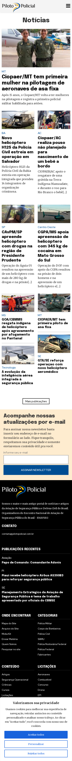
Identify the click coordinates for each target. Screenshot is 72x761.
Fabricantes (44, 654)
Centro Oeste (47, 227)
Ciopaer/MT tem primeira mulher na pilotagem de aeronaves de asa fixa (35, 83)
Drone (41, 689)
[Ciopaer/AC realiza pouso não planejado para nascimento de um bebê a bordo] (54, 120)
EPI (39, 695)
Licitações (7, 695)
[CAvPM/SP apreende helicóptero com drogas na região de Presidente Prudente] (18, 214)
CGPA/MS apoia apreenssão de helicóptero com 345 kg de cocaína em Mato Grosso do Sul (53, 246)
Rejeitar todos (36, 753)
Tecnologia (9, 367)
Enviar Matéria (10, 639)
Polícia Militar (45, 623)
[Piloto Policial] (18, 6)
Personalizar (36, 744)
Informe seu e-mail (15, 452)
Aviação (7, 558)
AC (39, 133)
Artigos (6, 674)
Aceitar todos (36, 734)
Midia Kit (6, 633)
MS (4, 315)
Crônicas (6, 684)
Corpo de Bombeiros (49, 628)
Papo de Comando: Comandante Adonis (31, 562)
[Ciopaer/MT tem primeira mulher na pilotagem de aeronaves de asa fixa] (36, 48)
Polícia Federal (46, 649)
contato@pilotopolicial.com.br (18, 533)
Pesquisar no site (11, 649)
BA (3, 133)
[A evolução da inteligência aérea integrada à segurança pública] (18, 355)
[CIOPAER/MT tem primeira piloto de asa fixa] (54, 303)
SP (3, 227)
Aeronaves (44, 674)
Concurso (43, 684)
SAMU (41, 639)
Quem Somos (9, 644)
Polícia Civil (44, 633)
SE (39, 356)
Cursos (5, 689)
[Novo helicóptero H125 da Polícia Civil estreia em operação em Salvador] (18, 120)
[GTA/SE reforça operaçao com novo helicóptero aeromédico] (54, 344)
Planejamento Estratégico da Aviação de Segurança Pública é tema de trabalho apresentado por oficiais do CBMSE (32, 596)
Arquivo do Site (10, 628)
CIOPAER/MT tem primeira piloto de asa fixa (53, 323)
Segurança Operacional (15, 679)
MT (4, 71)
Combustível (44, 679)
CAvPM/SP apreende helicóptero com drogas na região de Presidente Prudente (17, 246)
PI (3, 570)
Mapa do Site (9, 623)
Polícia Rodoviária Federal (52, 644)
